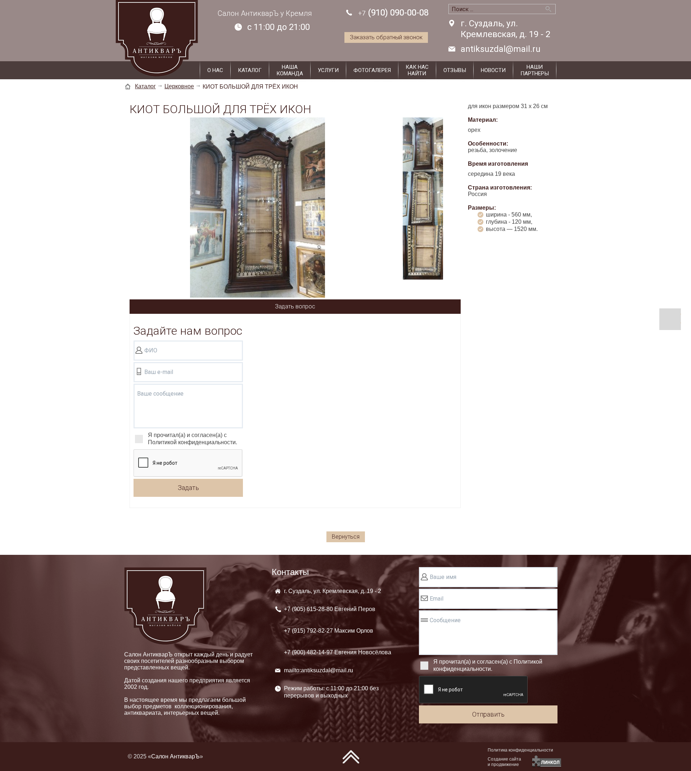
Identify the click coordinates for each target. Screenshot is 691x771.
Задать (188, 487)
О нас (215, 70)
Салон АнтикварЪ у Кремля (265, 13)
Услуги (328, 70)
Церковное (179, 86)
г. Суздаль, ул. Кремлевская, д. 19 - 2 (505, 28)
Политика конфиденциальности (520, 750)
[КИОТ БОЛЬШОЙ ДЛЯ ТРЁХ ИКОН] (257, 208)
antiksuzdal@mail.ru (501, 49)
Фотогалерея (372, 70)
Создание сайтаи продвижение (504, 762)
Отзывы (454, 70)
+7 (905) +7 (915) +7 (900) (337, 630)
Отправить (488, 714)
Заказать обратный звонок (386, 37)
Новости (493, 70)
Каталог (250, 70)
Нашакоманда (289, 70)
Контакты (290, 572)
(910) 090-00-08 (393, 13)
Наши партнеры (534, 70)
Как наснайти (417, 70)
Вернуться (346, 536)
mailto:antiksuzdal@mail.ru (318, 670)
